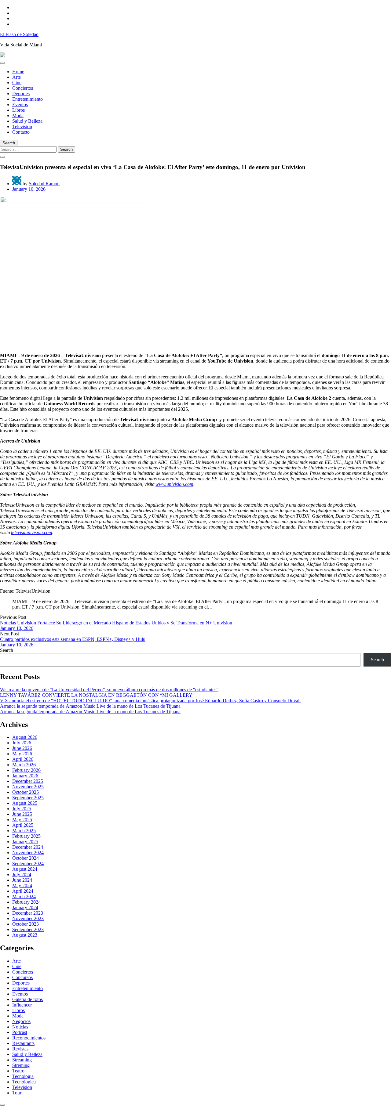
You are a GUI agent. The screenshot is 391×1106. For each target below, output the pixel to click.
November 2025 (28, 786)
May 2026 (22, 753)
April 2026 (22, 759)
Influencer (22, 1004)
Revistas (20, 1048)
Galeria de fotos (27, 999)
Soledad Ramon (44, 183)
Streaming (22, 1059)
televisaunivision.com (31, 532)
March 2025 (24, 830)
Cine (16, 82)
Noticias (20, 1026)
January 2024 (25, 907)
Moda (18, 115)
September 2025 (28, 797)
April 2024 (22, 891)
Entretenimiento (27, 99)
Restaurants (23, 1043)
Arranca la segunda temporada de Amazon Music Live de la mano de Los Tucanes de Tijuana (90, 706)
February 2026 (26, 770)
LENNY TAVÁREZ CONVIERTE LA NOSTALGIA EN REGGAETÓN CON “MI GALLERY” (97, 695)
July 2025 (21, 808)
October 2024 (25, 858)
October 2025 (25, 792)
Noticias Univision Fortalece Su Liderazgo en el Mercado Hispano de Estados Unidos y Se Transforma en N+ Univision (116, 622)
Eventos (20, 104)
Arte (16, 77)
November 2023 (28, 918)
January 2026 (25, 775)
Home (18, 71)
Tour (16, 1092)
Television (22, 126)
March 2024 (24, 896)
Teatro (18, 1070)
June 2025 (22, 814)
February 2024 (26, 902)
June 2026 (22, 748)
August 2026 (24, 737)
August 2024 (24, 869)
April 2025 (22, 825)
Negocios (21, 1021)
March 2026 (24, 764)
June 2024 (22, 880)
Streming (21, 1065)
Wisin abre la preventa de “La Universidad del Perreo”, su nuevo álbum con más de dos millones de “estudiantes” (109, 689)
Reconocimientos (29, 1037)
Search (6, 650)
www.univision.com (174, 484)
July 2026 (21, 742)
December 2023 (27, 913)
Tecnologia (23, 1076)
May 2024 (22, 885)
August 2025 (24, 803)
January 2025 (25, 841)
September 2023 (28, 929)
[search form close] (2, 157)
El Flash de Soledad (19, 34)
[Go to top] (2, 1105)
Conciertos (22, 88)
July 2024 (21, 874)
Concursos (22, 977)
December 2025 (27, 781)
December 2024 (27, 847)
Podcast (19, 1032)
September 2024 (28, 863)
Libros (18, 110)
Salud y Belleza (27, 121)
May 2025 (22, 819)
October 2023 (25, 924)
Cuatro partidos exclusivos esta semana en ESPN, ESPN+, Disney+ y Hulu (72, 639)
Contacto (21, 132)
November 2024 (28, 852)
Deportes (21, 93)
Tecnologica (24, 1081)
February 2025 (26, 836)
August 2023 (24, 935)
